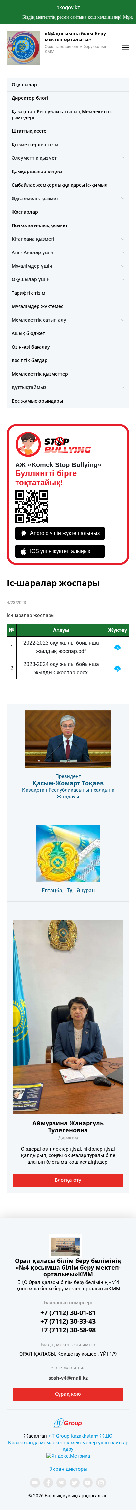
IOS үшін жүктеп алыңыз (60, 551)
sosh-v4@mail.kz (68, 1377)
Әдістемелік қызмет (35, 198)
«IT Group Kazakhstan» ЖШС (80, 1436)
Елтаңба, (53, 890)
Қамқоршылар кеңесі (37, 171)
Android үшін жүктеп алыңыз (65, 533)
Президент (68, 776)
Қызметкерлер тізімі (36, 144)
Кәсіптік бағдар (30, 360)
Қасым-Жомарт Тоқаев (68, 783)
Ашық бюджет (28, 333)
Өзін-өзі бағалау (31, 347)
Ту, (70, 890)
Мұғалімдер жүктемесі (38, 306)
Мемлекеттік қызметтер (40, 374)
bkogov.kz (68, 7)
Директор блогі (30, 98)
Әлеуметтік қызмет (34, 158)
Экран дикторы (68, 1469)
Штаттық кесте (29, 131)
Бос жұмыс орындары (37, 401)
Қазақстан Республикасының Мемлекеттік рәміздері (62, 114)
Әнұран (86, 890)
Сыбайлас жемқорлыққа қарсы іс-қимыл (60, 185)
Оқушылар (24, 84)
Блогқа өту (68, 1180)
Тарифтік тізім (28, 293)
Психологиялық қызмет (40, 225)
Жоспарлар (25, 212)
